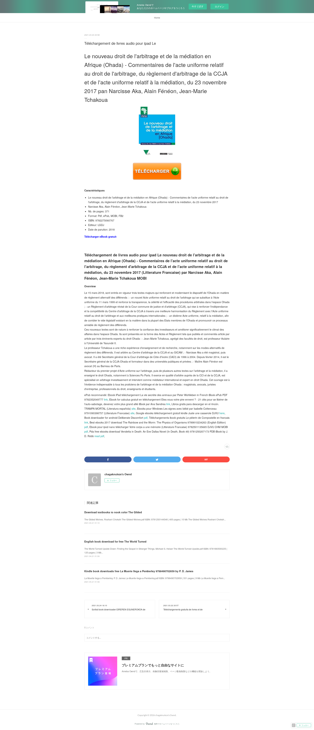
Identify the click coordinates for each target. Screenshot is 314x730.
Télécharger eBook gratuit (100, 236)
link (106, 399)
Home (157, 17)
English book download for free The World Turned (115, 541)
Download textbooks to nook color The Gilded (113, 512)
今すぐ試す (198, 6)
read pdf (99, 436)
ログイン (219, 6)
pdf (146, 417)
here (222, 413)
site (134, 408)
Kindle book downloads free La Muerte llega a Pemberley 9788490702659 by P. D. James (138, 571)
